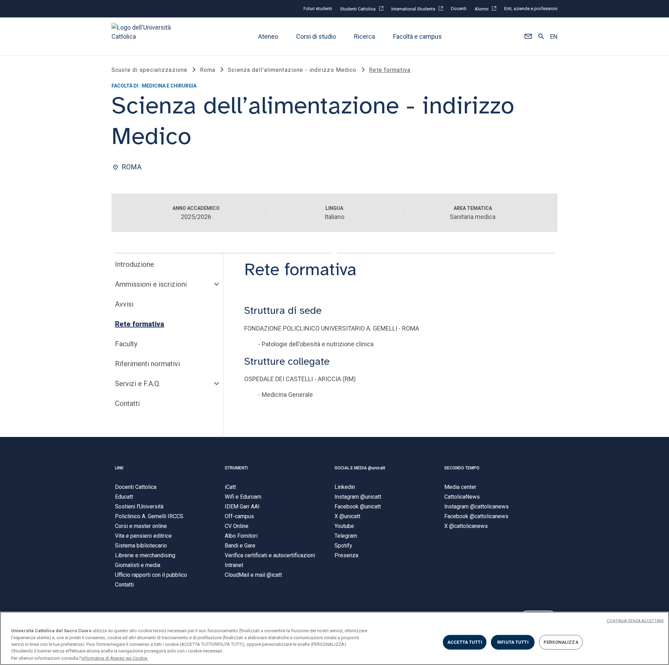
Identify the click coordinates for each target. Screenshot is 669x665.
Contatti (127, 403)
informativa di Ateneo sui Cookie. (115, 657)
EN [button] (554, 36)
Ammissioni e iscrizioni (151, 284)
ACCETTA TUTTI (464, 642)
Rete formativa (139, 324)
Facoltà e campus (417, 36)
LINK (119, 468)
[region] (334, 638)
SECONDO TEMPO (461, 468)
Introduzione (134, 264)
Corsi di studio (316, 36)
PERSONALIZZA (561, 642)
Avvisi (124, 304)
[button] (528, 36)
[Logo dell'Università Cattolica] (144, 36)
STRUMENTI (236, 468)
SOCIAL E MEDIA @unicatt (359, 468)
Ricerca (364, 36)
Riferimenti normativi (147, 364)
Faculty (126, 344)
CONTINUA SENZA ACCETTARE (635, 621)
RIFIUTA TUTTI (513, 642)
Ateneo (268, 36)
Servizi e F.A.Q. (137, 383)
